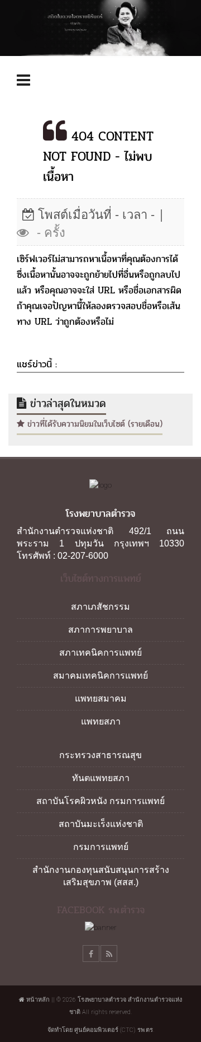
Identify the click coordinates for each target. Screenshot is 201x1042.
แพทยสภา (101, 721)
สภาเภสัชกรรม (100, 606)
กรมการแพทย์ (100, 847)
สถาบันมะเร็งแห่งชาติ (101, 824)
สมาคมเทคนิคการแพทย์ (100, 675)
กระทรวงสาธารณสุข (100, 755)
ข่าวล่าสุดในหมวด (66, 403)
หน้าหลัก (37, 999)
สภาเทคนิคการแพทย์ (100, 652)
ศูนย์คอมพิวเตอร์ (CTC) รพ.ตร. (114, 1030)
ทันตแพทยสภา (101, 778)
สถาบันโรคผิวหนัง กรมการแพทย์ (100, 801)
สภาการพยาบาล (100, 629)
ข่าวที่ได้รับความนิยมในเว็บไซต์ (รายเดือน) (93, 424)
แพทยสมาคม (101, 698)
